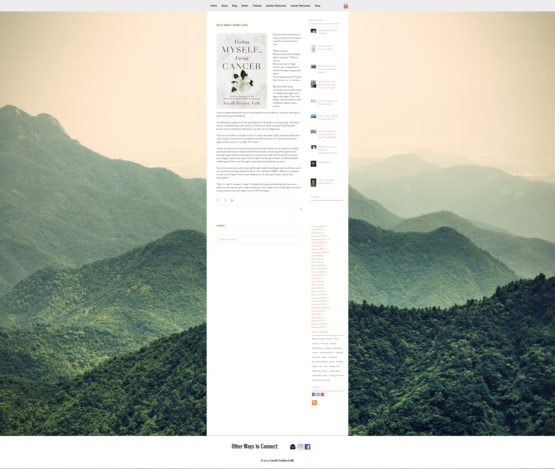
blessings (337, 348)
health (315, 366)
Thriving (324, 343)
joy (320, 366)
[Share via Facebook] (218, 200)
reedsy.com (334, 366)
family (331, 361)
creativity (316, 357)
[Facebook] (307, 447)
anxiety (333, 343)
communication (327, 352)
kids (325, 366)
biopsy (328, 348)
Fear (336, 338)
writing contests (336, 375)
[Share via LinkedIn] (232, 200)
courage (339, 352)
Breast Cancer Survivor (322, 338)
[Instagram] (300, 447)
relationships (334, 371)
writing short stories (321, 380)
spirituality (316, 375)
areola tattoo (318, 348)
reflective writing (319, 371)
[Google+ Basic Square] (322, 394)
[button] (345, 6)
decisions (333, 357)
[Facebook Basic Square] (313, 394)
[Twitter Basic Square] (318, 394)
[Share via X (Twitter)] (225, 200)
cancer (315, 352)
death (324, 357)
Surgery (315, 343)
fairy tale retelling (320, 361)
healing (339, 361)
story (325, 375)
